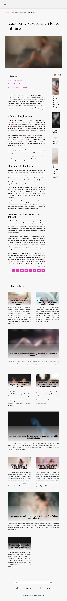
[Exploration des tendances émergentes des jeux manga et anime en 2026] (33, 344)
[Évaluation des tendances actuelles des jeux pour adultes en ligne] (47, 298)
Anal (39, 588)
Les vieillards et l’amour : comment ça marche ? (55, 102)
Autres (12, 13)
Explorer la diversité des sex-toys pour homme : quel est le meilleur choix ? (33, 437)
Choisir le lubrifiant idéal (14, 84)
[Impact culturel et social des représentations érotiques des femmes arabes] (19, 543)
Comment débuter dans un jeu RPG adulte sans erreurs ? (19, 384)
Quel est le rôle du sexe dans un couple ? (55, 171)
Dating (28, 588)
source (13, 124)
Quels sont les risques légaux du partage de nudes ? (19, 302)
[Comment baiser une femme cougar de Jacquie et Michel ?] (56, 120)
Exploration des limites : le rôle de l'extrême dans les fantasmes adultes (48, 384)
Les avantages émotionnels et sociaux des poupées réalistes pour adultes (33, 517)
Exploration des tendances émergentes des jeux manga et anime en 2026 (33, 354)
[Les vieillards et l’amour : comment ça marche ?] (55, 86)
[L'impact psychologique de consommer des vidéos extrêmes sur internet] (47, 463)
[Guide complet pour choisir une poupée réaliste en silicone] (19, 463)
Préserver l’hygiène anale (15, 80)
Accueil (7, 13)
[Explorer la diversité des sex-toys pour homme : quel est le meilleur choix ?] (33, 426)
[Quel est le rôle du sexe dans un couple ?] (55, 156)
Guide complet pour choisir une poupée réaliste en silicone (19, 466)
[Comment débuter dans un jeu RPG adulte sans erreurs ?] (19, 381)
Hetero (18, 588)
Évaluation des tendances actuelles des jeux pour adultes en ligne (47, 302)
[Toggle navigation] (4, 4)
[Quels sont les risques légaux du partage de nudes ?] (19, 298)
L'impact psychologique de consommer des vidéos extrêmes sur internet (48, 467)
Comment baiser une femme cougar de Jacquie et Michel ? (56, 136)
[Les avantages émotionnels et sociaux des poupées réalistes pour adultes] (33, 506)
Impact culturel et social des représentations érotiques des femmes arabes (19, 548)
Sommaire (14, 76)
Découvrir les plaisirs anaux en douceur (18, 87)
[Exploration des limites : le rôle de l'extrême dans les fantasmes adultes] (47, 381)
